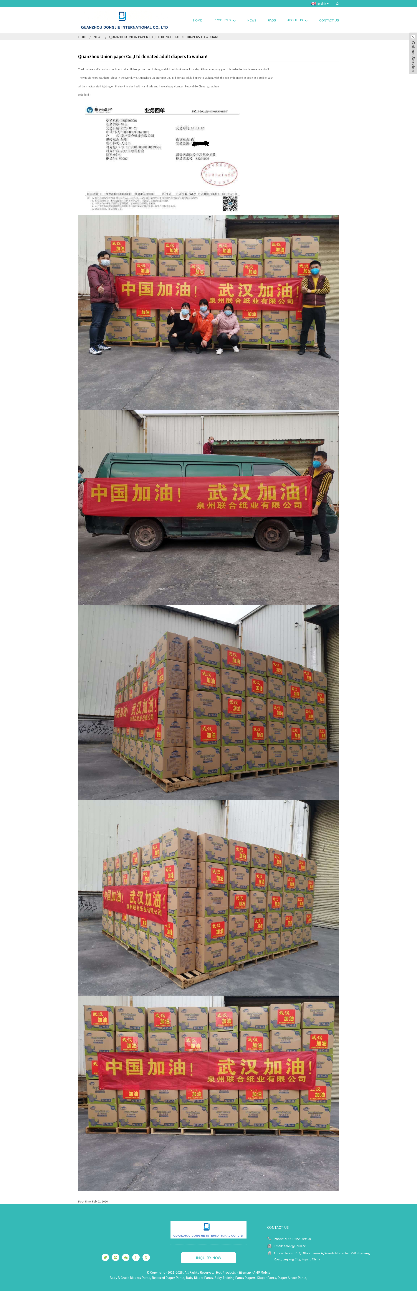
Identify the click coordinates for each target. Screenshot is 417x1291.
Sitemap (244, 1272)
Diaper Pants (266, 1277)
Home (197, 20)
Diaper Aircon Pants (292, 1277)
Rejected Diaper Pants (168, 1277)
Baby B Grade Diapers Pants (130, 1277)
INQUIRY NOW (208, 1257)
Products (222, 20)
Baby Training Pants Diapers (235, 1277)
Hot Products (226, 1272)
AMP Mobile (261, 1272)
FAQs (272, 20)
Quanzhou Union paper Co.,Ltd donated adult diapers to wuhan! (163, 37)
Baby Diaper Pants (199, 1277)
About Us (295, 20)
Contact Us (329, 20)
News (251, 20)
